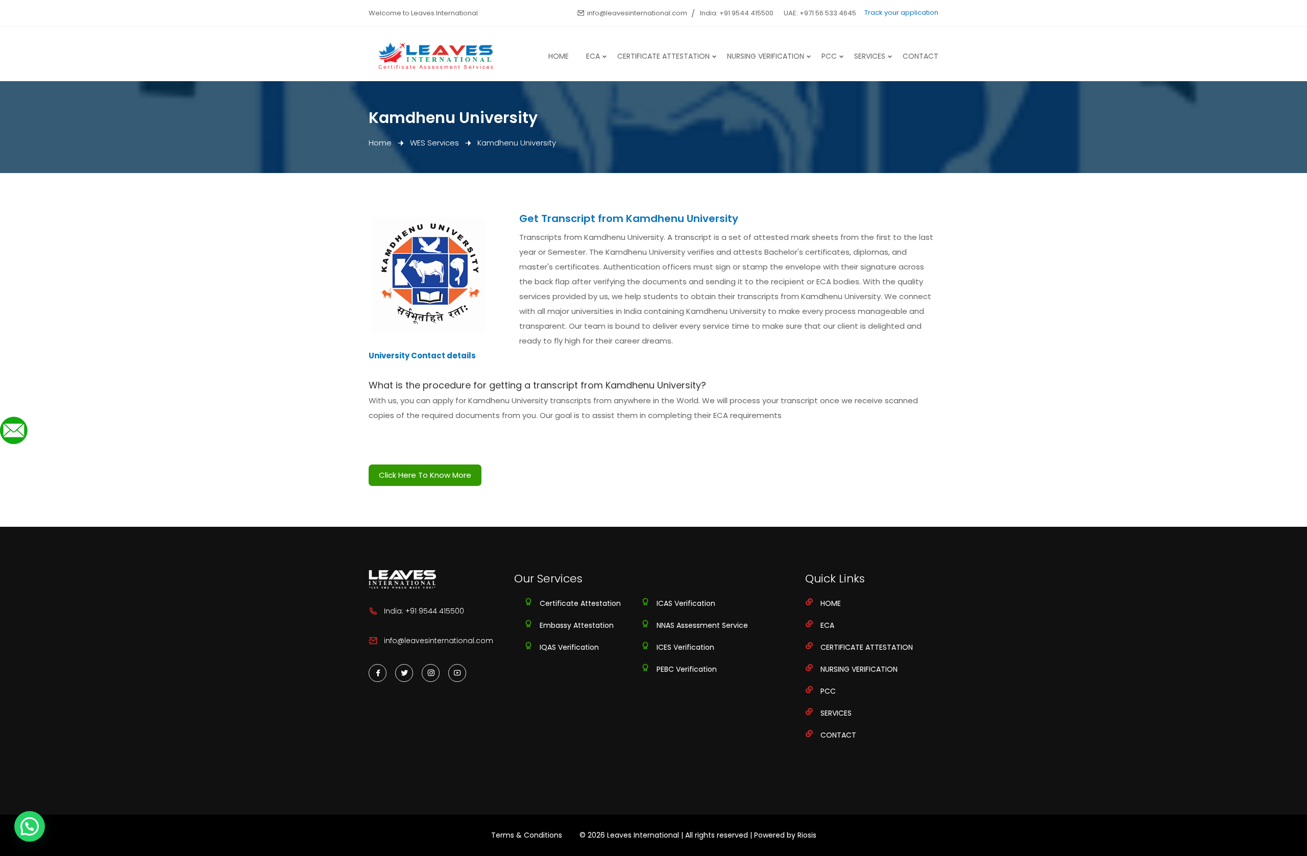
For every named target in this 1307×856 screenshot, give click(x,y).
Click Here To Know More (425, 475)
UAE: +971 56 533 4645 (820, 13)
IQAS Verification (569, 647)
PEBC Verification (687, 669)
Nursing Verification (765, 56)
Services (869, 56)
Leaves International (643, 835)
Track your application (901, 12)
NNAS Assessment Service (702, 625)
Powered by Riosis (785, 835)
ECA (593, 56)
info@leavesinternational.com (637, 13)
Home (558, 56)
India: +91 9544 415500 (736, 13)
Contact (920, 56)
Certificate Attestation (663, 56)
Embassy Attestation (577, 625)
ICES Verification (685, 647)
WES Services (434, 142)
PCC (829, 56)
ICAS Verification (686, 603)
